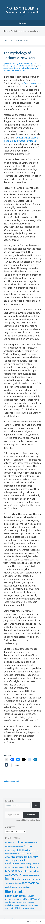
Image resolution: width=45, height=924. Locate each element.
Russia (12, 902)
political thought (26, 896)
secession (31, 902)
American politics (29, 842)
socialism (9, 905)
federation (11, 871)
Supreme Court (20, 70)
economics (35, 864)
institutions (17, 883)
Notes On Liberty (22, 8)
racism (31, 899)
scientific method (21, 902)
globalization (34, 875)
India (37, 879)
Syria (29, 905)
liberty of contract (20, 68)
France (21, 871)
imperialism (28, 879)
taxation (34, 905)
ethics (7, 867)
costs (29, 854)
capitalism (19, 847)
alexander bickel (19, 66)
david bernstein (30, 66)
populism (9, 899)
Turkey (7, 908)
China (28, 846)
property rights (20, 899)
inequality (8, 883)
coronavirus (23, 854)
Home (5, 31)
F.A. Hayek (31, 867)
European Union (17, 867)
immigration (13, 878)
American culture (14, 842)
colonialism (34, 851)
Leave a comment (12, 781)
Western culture (28, 908)
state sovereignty (20, 905)
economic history (25, 864)
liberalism (25, 887)
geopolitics (16, 874)
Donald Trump (10, 860)
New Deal (10, 70)
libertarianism (15, 892)
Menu (22, 23)
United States (16, 908)
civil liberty (23, 850)
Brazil (13, 847)
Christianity (10, 851)
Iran (18, 888)
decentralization (14, 856)
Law (35, 63)
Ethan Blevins (24, 63)
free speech (30, 871)
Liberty (5, 66)
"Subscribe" (31, 815)
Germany (25, 875)
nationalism (11, 895)
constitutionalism (12, 854)
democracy (31, 856)
